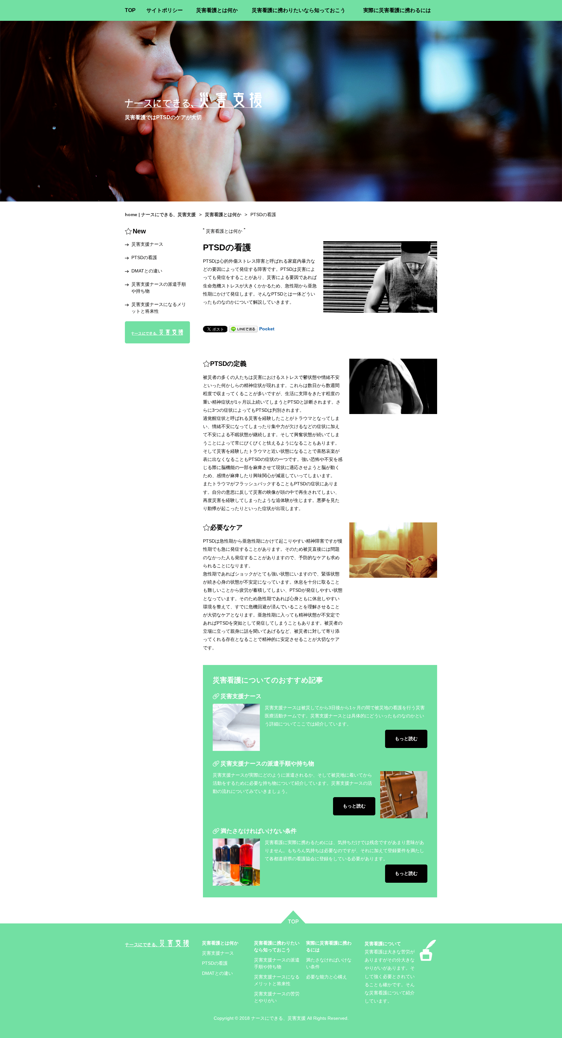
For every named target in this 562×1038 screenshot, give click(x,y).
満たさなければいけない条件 (259, 831)
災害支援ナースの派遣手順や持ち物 (267, 763)
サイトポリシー (164, 10)
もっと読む (406, 738)
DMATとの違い (146, 270)
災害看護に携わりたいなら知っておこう (298, 10)
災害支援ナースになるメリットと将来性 (158, 308)
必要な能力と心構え (326, 976)
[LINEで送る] (243, 328)
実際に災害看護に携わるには (397, 10)
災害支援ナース (241, 696)
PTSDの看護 (144, 257)
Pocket (266, 328)
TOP (130, 10)
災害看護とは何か (217, 10)
